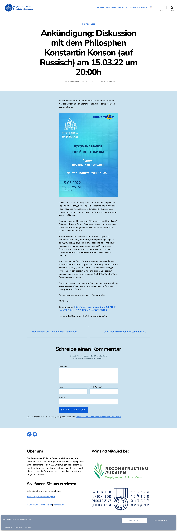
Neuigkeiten (111, 7)
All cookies (134, 521)
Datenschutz (18, 527)
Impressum (28, 527)
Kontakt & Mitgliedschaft (135, 7)
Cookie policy (8, 527)
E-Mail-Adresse (96, 387)
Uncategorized (88, 24)
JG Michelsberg (73, 81)
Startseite (100, 7)
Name (61, 387)
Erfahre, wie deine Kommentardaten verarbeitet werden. (98, 417)
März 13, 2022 (90, 81)
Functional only (161, 521)
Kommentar (63, 367)
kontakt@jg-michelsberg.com (41, 496)
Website (62, 397)
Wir (119, 7)
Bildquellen (32, 504)
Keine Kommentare (108, 81)
